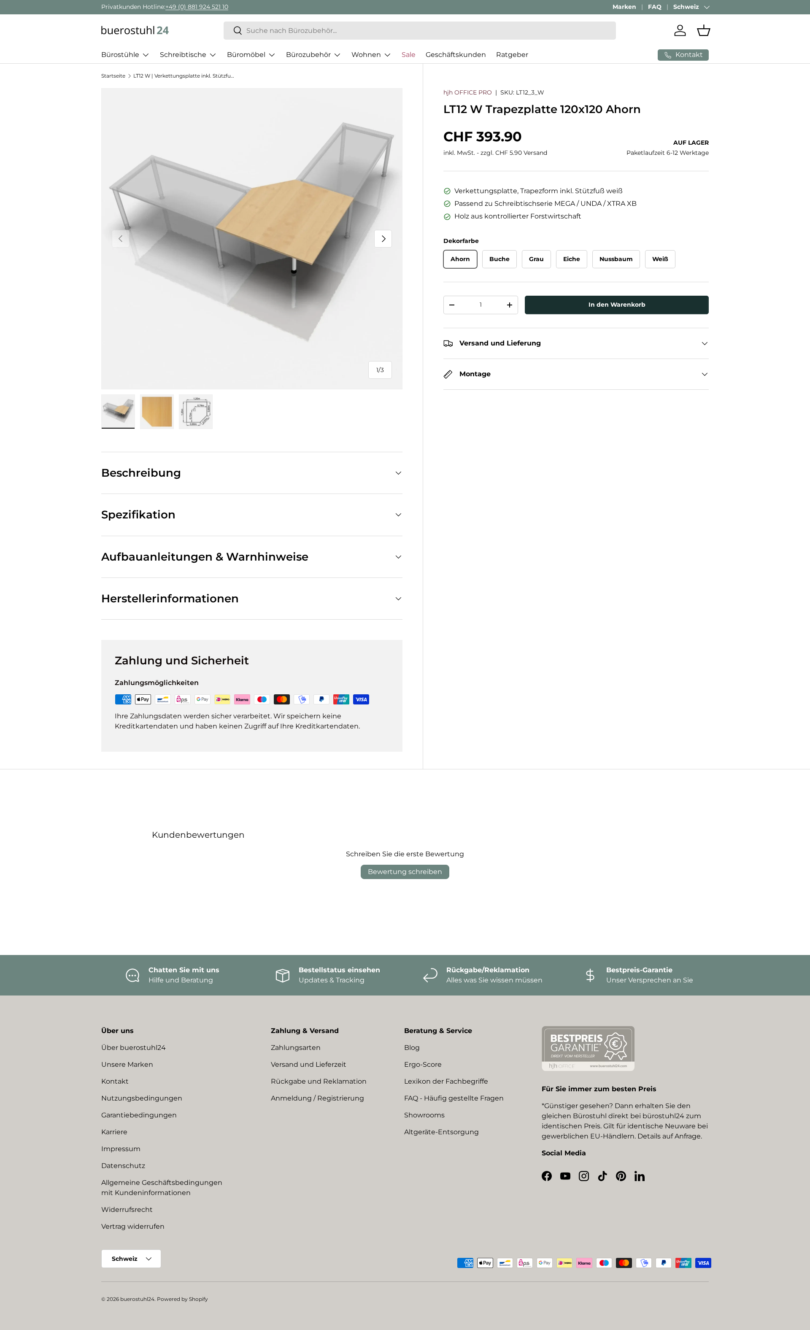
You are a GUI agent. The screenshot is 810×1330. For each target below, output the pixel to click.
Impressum (120, 1149)
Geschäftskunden (456, 55)
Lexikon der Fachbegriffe (446, 1081)
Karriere (114, 1132)
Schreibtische (183, 55)
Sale (409, 55)
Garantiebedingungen (139, 1115)
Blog (412, 1048)
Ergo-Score (423, 1064)
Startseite (113, 76)
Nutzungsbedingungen (141, 1098)
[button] (703, 30)
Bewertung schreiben (405, 872)
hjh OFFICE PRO (467, 92)
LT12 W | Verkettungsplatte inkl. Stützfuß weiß (184, 76)
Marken (624, 7)
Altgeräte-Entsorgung (441, 1132)
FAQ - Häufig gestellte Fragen (454, 1098)
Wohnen (366, 55)
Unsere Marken (127, 1064)
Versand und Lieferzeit (308, 1064)
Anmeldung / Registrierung (317, 1098)
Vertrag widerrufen (133, 1226)
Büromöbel (246, 55)
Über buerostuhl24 (133, 1048)
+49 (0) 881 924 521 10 (196, 7)
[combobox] (420, 31)
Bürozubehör (308, 55)
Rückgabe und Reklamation (319, 1081)
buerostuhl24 (137, 1299)
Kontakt (115, 1081)
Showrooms (424, 1115)
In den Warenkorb (617, 305)
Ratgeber (512, 55)
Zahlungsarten (296, 1048)
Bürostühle (120, 55)
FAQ (655, 7)
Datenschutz (123, 1166)
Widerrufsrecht (127, 1210)
